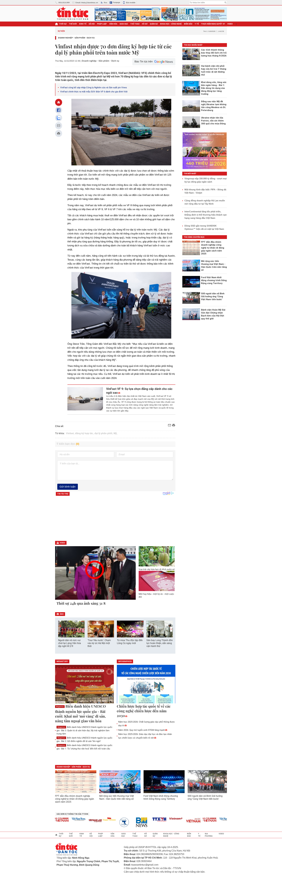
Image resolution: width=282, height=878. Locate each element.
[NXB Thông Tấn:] (115, 822)
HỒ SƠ (144, 24)
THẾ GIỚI (73, 24)
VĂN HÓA (113, 24)
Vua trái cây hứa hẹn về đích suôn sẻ (157, 569)
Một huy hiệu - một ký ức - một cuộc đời (156, 595)
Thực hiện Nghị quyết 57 (213, 24)
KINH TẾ (82, 24)
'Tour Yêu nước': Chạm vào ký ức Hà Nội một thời (99, 643)
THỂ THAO (135, 24)
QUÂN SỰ (154, 24)
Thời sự (63, 24)
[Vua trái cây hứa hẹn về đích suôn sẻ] (157, 556)
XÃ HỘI (92, 24)
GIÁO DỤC (124, 24)
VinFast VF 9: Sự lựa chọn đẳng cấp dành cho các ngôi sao (139, 390)
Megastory (60, 707)
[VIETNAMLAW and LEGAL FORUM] (84, 820)
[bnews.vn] (132, 822)
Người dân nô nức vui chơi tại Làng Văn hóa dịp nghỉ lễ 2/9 (69, 643)
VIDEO (230, 24)
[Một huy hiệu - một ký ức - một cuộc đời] (157, 581)
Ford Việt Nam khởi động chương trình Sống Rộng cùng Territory (160, 797)
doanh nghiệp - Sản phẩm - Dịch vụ (73, 767)
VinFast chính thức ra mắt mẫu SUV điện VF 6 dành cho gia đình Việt (93, 91)
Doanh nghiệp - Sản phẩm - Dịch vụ (76, 38)
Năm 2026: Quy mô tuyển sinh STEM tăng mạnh (141, 730)
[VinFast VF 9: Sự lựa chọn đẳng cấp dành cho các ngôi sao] (85, 399)
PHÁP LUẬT (102, 24)
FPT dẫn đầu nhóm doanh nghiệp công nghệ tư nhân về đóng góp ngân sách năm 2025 (74, 799)
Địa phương (209, 835)
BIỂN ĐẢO (188, 24)
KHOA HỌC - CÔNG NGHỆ (171, 24)
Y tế (197, 24)
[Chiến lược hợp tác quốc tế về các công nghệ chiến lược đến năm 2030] (146, 684)
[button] (171, 629)
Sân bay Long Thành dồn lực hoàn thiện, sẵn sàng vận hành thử (159, 643)
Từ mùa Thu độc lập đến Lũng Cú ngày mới (130, 642)
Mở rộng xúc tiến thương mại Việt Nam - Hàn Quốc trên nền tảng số (116, 797)
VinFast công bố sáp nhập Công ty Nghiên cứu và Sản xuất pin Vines (93, 87)
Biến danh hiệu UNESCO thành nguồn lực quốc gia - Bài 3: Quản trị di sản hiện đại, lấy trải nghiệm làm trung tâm (84, 730)
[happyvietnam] (98, 819)
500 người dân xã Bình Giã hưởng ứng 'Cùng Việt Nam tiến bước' (205, 797)
